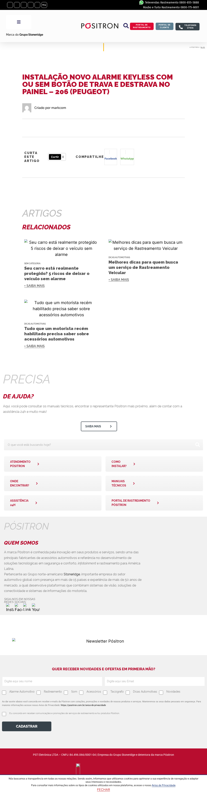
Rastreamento (53, 691)
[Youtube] (31, 5)
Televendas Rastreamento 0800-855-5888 (172, 2)
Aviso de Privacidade (163, 785)
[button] (126, 26)
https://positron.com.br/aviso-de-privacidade (83, 705)
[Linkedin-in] (24, 5)
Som (74, 691)
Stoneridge (72, 574)
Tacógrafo (117, 691)
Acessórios (94, 691)
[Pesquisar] (197, 444)
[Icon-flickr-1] (37, 5)
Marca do (24, 34)
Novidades (173, 691)
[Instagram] (10, 5)
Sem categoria (32, 263)
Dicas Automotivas (119, 257)
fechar (103, 790)
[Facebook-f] (17, 5)
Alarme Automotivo (22, 691)
